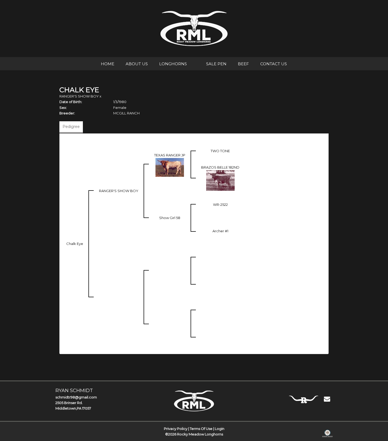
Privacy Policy (175, 428)
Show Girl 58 (169, 218)
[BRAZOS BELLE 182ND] (220, 180)
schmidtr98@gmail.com (76, 397)
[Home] (194, 401)
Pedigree (71, 126)
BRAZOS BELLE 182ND (220, 167)
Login (219, 428)
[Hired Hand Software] (327, 435)
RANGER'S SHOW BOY (79, 96)
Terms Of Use (201, 428)
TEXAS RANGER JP (169, 155)
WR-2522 (220, 204)
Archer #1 (220, 231)
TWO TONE (220, 151)
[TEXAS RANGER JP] (169, 167)
